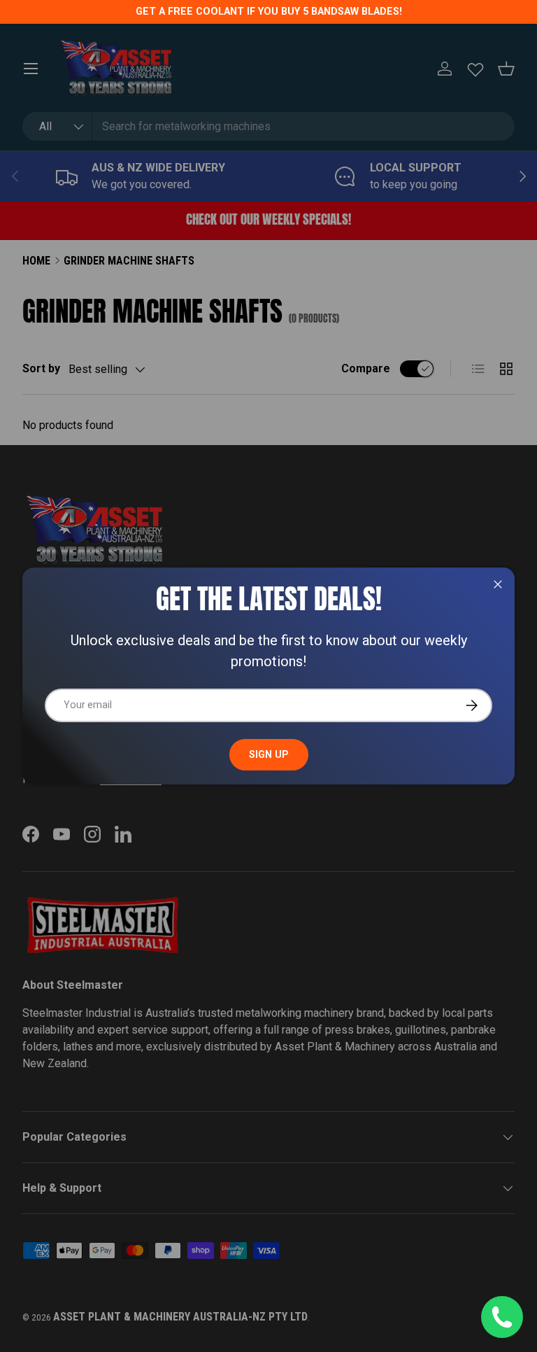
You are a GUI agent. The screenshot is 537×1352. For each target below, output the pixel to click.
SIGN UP (269, 754)
